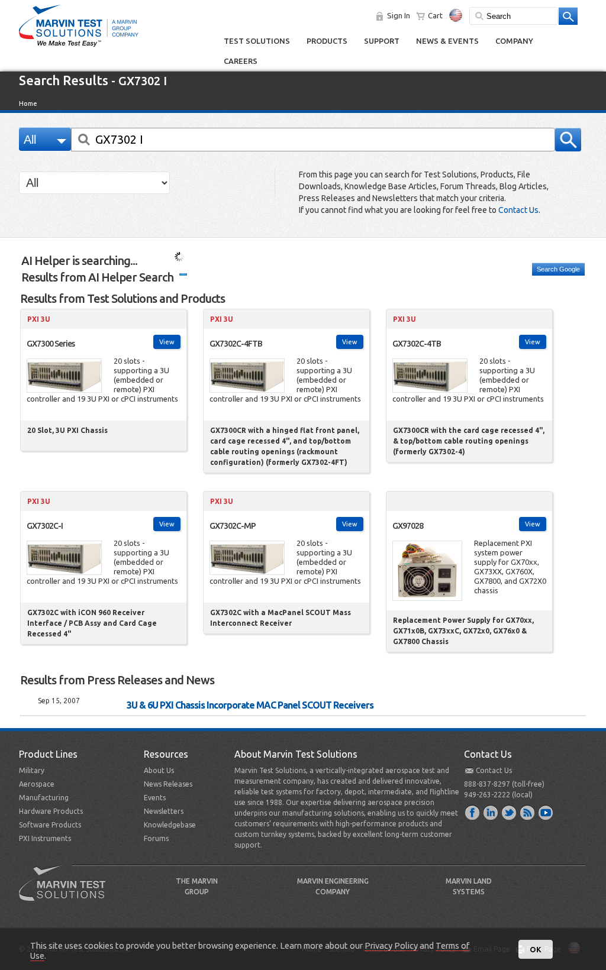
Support (381, 41)
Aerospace (36, 784)
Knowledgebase (170, 825)
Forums (156, 838)
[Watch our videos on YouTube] (546, 812)
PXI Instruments (45, 838)
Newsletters (163, 811)
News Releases (168, 784)
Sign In (398, 15)
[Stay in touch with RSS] (528, 812)
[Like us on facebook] (473, 812)
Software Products (50, 825)
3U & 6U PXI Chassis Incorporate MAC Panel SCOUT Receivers (250, 705)
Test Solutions (257, 41)
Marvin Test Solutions (67, 892)
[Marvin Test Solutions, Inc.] (78, 47)
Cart (435, 15)
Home (28, 103)
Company (514, 41)
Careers (240, 61)
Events (155, 797)
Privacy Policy (391, 945)
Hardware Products (51, 811)
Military (31, 770)
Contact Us (518, 210)
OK (535, 949)
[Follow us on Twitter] (509, 812)
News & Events (447, 41)
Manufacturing (44, 797)
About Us (159, 770)
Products (327, 41)
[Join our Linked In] (491, 812)
